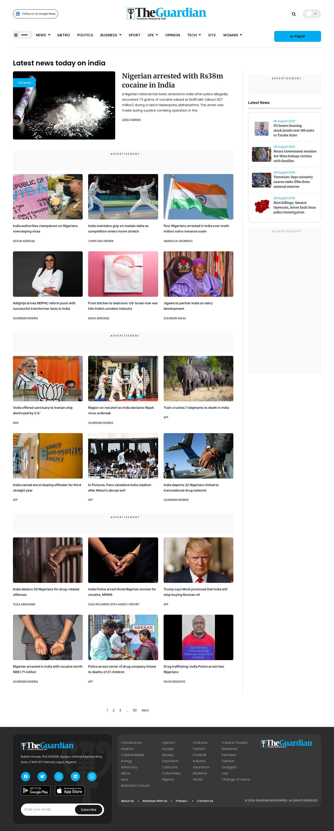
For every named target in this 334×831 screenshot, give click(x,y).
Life (151, 35)
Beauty (168, 755)
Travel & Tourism (235, 742)
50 (135, 710)
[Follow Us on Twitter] (42, 776)
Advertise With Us (154, 801)
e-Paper (297, 36)
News (41, 35)
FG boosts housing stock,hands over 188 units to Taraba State (294, 130)
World (197, 779)
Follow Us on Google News (39, 14)
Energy (126, 761)
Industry (199, 761)
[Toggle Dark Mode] (312, 13)
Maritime (200, 773)
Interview (229, 755)
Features (200, 742)
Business (109, 35)
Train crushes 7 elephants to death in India (196, 407)
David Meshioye (174, 682)
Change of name (236, 779)
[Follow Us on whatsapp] (92, 776)
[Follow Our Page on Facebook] (25, 776)
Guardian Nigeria (25, 318)
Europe (168, 748)
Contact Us (205, 801)
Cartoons (170, 767)
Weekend (229, 748)
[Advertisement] (285, 301)
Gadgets (229, 767)
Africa (125, 773)
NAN (15, 423)
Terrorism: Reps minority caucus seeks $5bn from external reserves (293, 182)
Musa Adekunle (98, 318)
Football (199, 755)
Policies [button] (181, 801)
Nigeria (168, 779)
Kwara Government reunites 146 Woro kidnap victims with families (295, 156)
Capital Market (133, 755)
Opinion (172, 35)
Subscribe (88, 809)
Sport (134, 35)
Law (225, 773)
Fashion (199, 748)
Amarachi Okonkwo (178, 241)
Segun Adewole (24, 241)
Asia (124, 779)
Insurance (201, 767)
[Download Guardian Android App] (35, 790)
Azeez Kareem (131, 120)
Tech (192, 35)
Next (145, 710)
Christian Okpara (101, 241)
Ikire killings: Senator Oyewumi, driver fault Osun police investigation (295, 208)
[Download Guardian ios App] (70, 790)
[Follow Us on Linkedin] (75, 776)
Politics (85, 35)
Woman (231, 35)
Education (170, 761)
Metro (63, 35)
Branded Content (135, 785)
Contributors (131, 742)
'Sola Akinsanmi (24, 604)
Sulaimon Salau (175, 318)
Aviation (127, 748)
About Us (127, 801)
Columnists (171, 773)
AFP (166, 417)
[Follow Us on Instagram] (58, 776)
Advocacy (129, 767)
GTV (212, 35)
